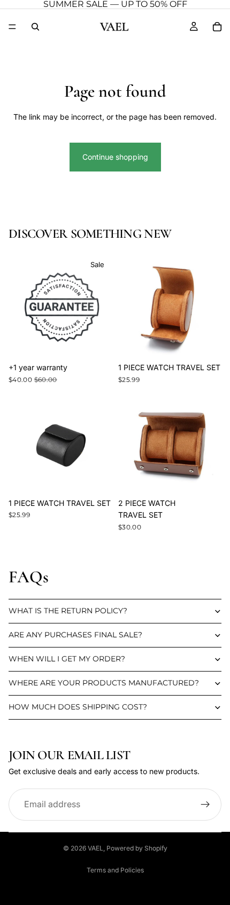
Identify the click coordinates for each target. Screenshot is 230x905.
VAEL (95, 848)
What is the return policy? (68, 610)
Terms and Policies (115, 870)
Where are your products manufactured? (104, 683)
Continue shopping (115, 156)
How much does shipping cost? (78, 707)
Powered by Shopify (136, 848)
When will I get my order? (67, 659)
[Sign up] (205, 804)
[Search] (35, 26)
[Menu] (12, 26)
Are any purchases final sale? (75, 634)
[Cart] (217, 26)
